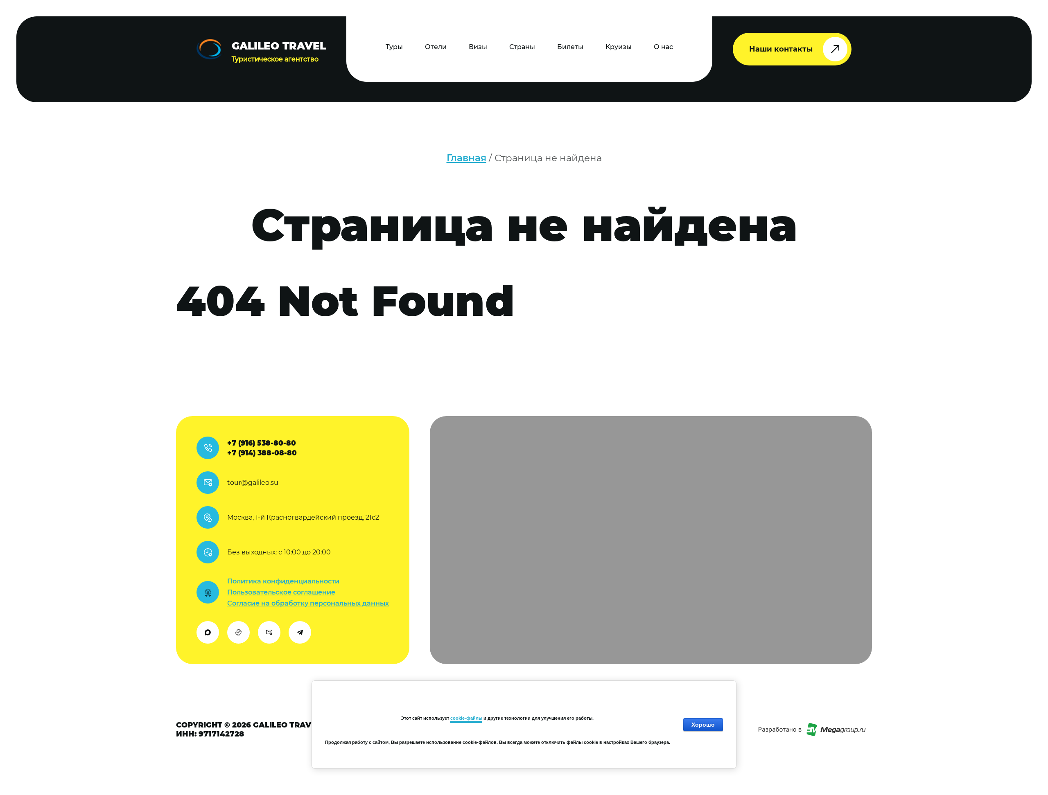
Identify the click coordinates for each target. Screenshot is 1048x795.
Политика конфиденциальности (283, 581)
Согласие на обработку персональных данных (308, 603)
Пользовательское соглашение (281, 592)
